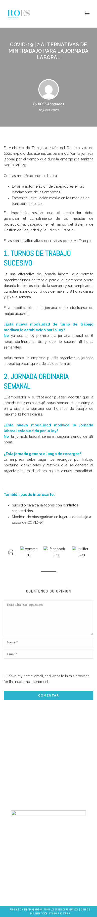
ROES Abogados (51, 104)
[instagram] (56, 894)
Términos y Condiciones (47, 792)
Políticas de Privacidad (47, 784)
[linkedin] (47, 894)
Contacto (47, 800)
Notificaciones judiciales (47, 775)
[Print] (10, 552)
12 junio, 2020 (49, 110)
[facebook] (37, 894)
